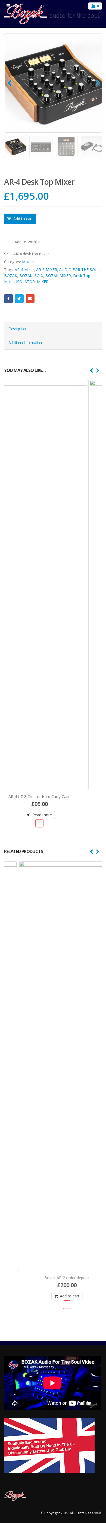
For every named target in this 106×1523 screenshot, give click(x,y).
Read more (56, 814)
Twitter (19, 298)
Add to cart (23, 218)
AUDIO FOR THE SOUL (79, 269)
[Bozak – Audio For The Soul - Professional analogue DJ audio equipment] (53, 14)
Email (30, 298)
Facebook (8, 298)
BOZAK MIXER (58, 275)
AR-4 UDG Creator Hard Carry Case (53, 796)
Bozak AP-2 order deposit (53, 1277)
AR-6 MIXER (46, 269)
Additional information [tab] (25, 342)
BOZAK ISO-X (31, 275)
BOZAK (10, 275)
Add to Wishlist (28, 241)
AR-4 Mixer (24, 269)
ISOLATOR (25, 281)
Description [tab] (17, 328)
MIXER (42, 281)
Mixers (28, 261)
